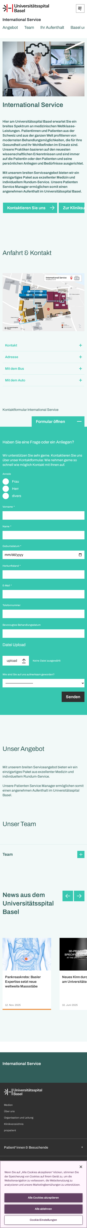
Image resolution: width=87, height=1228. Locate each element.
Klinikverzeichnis (13, 1124)
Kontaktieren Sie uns (26, 208)
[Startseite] (26, 8)
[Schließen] (81, 1166)
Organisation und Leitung (18, 1117)
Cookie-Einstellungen (43, 1219)
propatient (10, 1130)
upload (12, 660)
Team (29, 27)
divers (16, 496)
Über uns (9, 1111)
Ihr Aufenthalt (52, 27)
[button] (43, 345)
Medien (8, 1104)
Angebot (10, 27)
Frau (15, 481)
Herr (15, 488)
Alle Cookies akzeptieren (43, 1197)
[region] (43, 1194)
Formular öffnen (50, 421)
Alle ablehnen (43, 1208)
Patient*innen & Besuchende (26, 1147)
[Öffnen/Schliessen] (80, 8)
